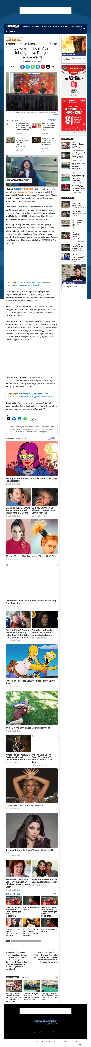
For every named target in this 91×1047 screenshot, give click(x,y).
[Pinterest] (43, 67)
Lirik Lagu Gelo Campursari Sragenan (79, 212)
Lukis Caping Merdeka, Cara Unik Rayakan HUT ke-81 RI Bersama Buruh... (78, 145)
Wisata (46, 26)
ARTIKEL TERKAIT (12, 977)
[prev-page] (54, 977)
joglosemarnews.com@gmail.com (50, 1032)
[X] (27, 67)
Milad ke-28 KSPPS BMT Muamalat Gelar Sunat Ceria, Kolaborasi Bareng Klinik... (78, 224)
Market (64, 26)
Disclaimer (78, 1044)
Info (55, 26)
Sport (19, 40)
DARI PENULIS (25, 977)
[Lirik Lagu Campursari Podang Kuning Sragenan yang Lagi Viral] (65, 256)
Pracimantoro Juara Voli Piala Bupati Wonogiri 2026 (78, 203)
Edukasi (10, 31)
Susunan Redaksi (42, 1042)
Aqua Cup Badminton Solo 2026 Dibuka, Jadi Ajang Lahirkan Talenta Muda (50, 996)
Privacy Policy (76, 1042)
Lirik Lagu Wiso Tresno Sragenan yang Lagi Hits (77, 246)
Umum (26, 26)
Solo (19, 36)
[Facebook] (22, 67)
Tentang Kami (53, 1042)
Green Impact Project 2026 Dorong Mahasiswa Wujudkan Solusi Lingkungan (31, 996)
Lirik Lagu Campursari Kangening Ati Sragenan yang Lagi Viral (78, 236)
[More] (53, 67)
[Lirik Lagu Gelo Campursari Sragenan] (65, 214)
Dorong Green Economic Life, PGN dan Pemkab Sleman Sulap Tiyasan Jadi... (78, 187)
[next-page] (56, 977)
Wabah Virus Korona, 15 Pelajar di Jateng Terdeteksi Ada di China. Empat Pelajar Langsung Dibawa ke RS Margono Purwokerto (46, 957)
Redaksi (27, 61)
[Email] (48, 67)
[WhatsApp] (33, 67)
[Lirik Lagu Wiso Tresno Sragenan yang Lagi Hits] (65, 247)
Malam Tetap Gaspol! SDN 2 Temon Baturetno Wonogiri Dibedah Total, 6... (78, 155)
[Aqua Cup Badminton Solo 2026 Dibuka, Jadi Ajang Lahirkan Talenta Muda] (50, 986)
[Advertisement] (45, 10)
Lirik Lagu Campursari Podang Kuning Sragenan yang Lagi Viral (78, 256)
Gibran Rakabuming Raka (22, 192)
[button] (84, 28)
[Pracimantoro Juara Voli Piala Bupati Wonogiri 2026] (65, 204)
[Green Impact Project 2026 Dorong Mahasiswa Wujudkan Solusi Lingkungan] (32, 986)
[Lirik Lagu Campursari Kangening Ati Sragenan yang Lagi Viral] (65, 235)
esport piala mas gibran (18, 941)
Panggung (76, 26)
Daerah (36, 26)
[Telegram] (38, 67)
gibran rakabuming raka (34, 941)
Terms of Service (64, 1042)
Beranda (8, 36)
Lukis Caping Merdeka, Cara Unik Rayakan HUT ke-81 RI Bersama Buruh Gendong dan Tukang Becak (13, 997)
